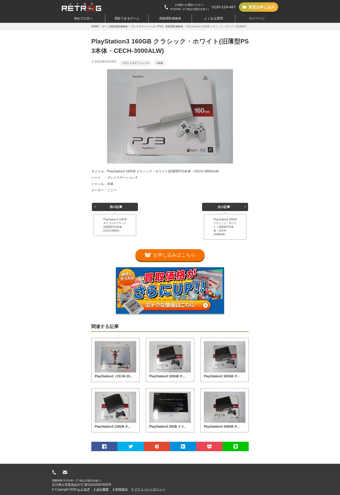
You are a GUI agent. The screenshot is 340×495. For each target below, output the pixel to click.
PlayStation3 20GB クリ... (168, 426)
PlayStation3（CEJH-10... (113, 376)
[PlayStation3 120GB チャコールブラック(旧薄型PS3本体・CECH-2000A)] (115, 407)
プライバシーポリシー (149, 489)
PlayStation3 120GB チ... (113, 426)
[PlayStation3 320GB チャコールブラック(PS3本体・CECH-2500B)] (224, 356)
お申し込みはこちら (174, 255)
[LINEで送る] (236, 446)
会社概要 (102, 489)
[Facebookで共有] (104, 446)
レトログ (83, 489)
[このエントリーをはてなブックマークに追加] (183, 446)
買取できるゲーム (127, 18)
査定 (262, 7)
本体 (160, 63)
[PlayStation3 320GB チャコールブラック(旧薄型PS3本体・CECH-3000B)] (170, 356)
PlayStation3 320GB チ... (167, 376)
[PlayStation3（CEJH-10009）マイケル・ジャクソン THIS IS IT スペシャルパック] (115, 356)
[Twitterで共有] (130, 446)
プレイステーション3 (136, 63)
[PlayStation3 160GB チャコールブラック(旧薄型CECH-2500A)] (224, 407)
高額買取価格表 (170, 18)
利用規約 (121, 489)
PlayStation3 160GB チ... (222, 426)
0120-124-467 (224, 7)
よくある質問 (213, 18)
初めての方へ (83, 18)
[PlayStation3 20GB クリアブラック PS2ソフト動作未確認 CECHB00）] (170, 407)
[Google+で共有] (157, 446)
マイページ (257, 18)
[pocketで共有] (209, 446)
